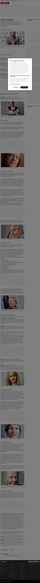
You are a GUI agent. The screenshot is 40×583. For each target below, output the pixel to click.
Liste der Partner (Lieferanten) (15, 84)
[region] (20, 74)
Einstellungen (16, 87)
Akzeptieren (24, 87)
